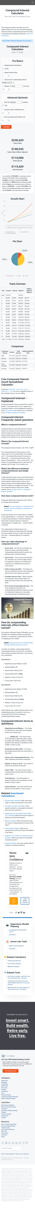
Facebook (2, 1143)
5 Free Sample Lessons (25, 901)
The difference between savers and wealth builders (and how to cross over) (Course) (19, 982)
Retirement (4, 1080)
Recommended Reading (8, 1126)
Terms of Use (18, 1154)
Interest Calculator (10, 843)
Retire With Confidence (15, 856)
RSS (19, 1143)
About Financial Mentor (7, 1105)
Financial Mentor (9, 2)
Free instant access (10, 1071)
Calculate (6, 127)
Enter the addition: (15, 102)
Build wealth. (17, 1026)
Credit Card (4, 1084)
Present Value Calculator (12, 800)
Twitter (6, 1143)
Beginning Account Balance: (12, 65)
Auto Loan (4, 1088)
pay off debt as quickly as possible (14, 412)
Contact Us (26, 1154)
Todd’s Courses (5, 1127)
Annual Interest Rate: (10, 73)
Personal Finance (6, 1095)
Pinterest (23, 1143)
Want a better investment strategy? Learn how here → (17, 40)
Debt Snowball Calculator (8, 1098)
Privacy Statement (9, 1154)
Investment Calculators (12, 795)
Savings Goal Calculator (14, 960)
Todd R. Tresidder (6, 1114)
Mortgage (4, 1082)
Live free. (17, 1036)
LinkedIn (13, 1143)
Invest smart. (17, 1020)
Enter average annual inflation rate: (14, 117)
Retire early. (17, 1031)
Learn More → (13, 934)
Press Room (4, 1116)
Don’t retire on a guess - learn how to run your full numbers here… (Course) (19, 977)
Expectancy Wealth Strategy (9, 1110)
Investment (4, 1091)
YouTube (16, 1143)
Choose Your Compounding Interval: (15, 80)
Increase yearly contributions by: (13, 110)
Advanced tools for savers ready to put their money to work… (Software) (19, 988)
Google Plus (9, 1143)
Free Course (4, 1133)
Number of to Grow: (16, 86)
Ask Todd (4, 1131)
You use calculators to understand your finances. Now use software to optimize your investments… (19, 508)
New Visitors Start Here (7, 1129)
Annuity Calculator (10, 821)
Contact (3, 1117)
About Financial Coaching (8, 1107)
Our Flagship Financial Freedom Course (18, 930)
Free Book (4, 1135)
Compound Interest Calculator (9, 1096)
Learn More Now (13, 901)
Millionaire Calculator (13, 966)
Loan (2, 1093)
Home (2, 1154)
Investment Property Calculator (14, 806)
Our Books (4, 1108)
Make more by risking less (16, 946)
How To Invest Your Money (8, 1124)
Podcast (3, 1112)
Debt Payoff (4, 1086)
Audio (3, 1136)
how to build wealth (10, 410)
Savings (3, 1089)
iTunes (26, 1143)
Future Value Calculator (12, 828)
